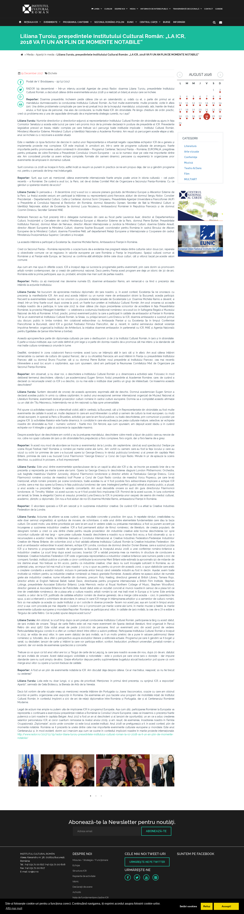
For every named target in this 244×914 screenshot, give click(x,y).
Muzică (188, 162)
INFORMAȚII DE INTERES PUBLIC (154, 9)
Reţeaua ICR (31, 22)
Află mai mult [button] (14, 908)
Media (133, 9)
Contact (208, 9)
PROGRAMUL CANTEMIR (76, 22)
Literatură (190, 146)
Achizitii (77, 892)
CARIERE (219, 9)
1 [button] (90, 796)
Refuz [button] (206, 906)
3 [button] (101, 796)
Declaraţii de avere (82, 886)
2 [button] (96, 796)
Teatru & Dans (192, 168)
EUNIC (130, 22)
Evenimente (50, 22)
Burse (166, 22)
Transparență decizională (186, 9)
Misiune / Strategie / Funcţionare (90, 860)
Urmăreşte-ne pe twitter (147, 861)
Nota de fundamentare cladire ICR (91, 897)
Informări (179, 22)
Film (186, 173)
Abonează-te (156, 831)
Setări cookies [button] (188, 906)
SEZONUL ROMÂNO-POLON (109, 22)
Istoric (76, 881)
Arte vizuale (191, 151)
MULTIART (190, 179)
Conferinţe (190, 157)
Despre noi (120, 9)
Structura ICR (80, 870)
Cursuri (108, 9)
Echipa (76, 865)
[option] (29, 770)
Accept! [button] (226, 906)
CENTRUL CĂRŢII (148, 22)
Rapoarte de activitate (84, 876)
